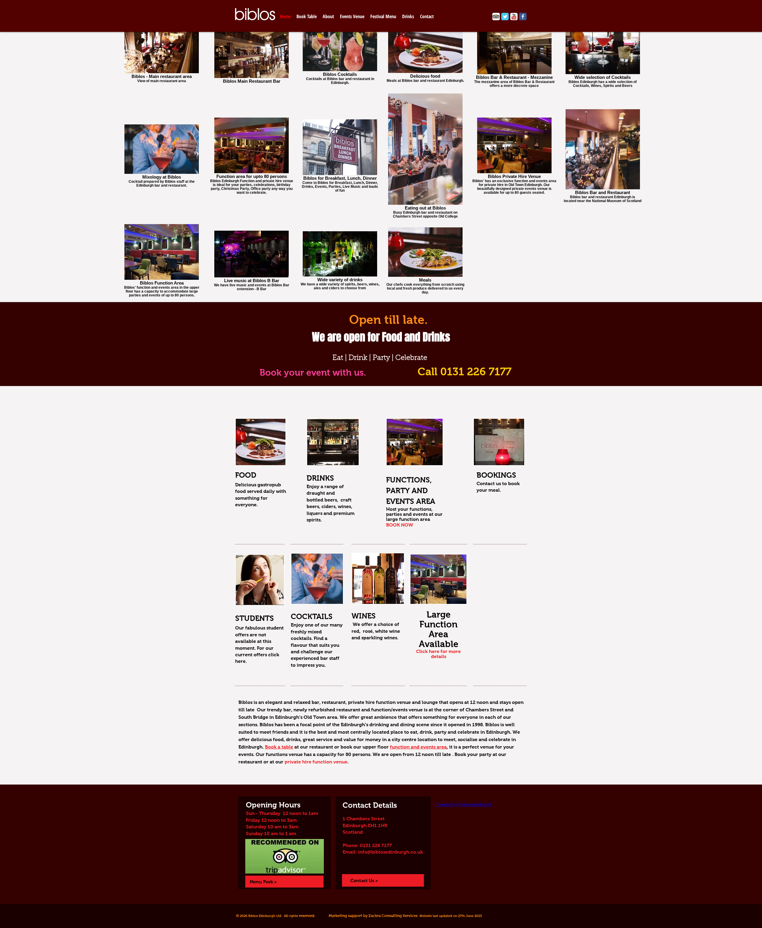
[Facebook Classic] (523, 16)
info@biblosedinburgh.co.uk (390, 851)
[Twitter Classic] (505, 16)
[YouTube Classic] (514, 16)
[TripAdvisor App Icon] (496, 16)
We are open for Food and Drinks (381, 337)
